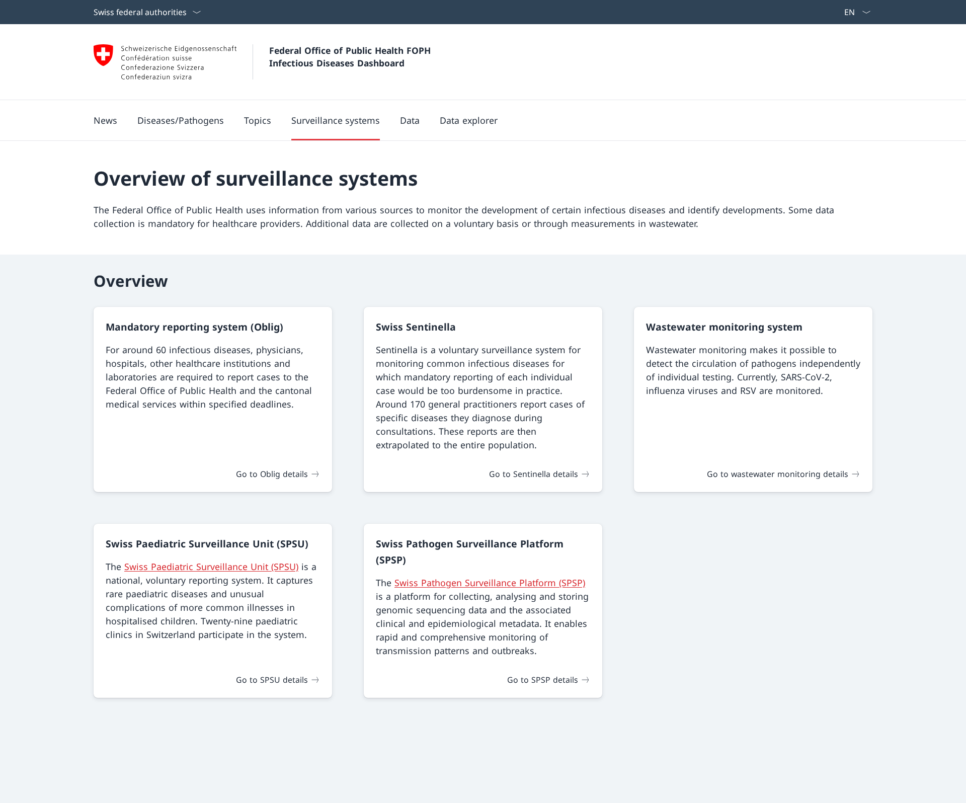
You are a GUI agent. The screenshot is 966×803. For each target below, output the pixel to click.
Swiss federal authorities (140, 12)
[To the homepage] (165, 61)
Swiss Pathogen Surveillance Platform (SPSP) (489, 583)
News (105, 120)
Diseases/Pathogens (180, 120)
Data (410, 120)
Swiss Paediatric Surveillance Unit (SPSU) (211, 566)
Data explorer (469, 120)
